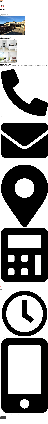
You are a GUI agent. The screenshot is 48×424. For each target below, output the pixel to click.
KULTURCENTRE (3, 5)
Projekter (1, 285)
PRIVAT (2, 4)
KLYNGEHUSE (2, 6)
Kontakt (0, 286)
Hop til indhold (1, 0)
